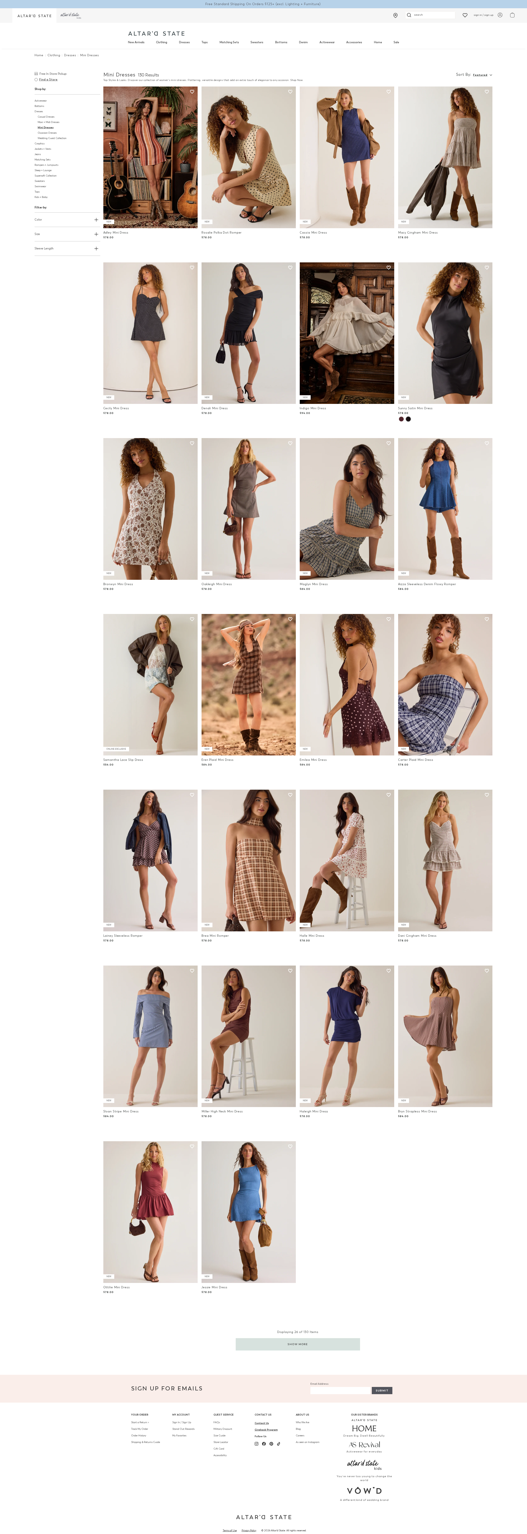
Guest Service (223, 1414)
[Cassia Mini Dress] (347, 157)
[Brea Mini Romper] (249, 860)
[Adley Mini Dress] (150, 157)
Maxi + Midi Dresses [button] (48, 122)
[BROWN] (401, 419)
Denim (303, 42)
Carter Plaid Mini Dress (415, 760)
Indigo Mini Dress (313, 408)
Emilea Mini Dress (313, 760)
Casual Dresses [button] (46, 116)
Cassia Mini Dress (313, 232)
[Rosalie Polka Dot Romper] (249, 157)
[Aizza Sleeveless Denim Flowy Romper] (445, 509)
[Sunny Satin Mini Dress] (445, 333)
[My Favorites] (465, 15)
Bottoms (281, 42)
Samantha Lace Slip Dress (123, 760)
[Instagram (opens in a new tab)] (256, 1443)
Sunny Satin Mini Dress (415, 408)
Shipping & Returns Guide (145, 1442)
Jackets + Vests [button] (43, 148)
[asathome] (364, 1425)
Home (378, 42)
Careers (300, 1435)
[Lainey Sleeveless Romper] (150, 860)
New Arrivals (136, 42)
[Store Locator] (395, 15)
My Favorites (179, 1435)
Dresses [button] (39, 111)
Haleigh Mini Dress (314, 1111)
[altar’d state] (34, 16)
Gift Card (218, 1448)
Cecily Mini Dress (116, 408)
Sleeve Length (44, 248)
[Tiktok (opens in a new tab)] (278, 1443)
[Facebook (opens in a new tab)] (263, 1443)
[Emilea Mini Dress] (347, 685)
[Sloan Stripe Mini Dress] (150, 1036)
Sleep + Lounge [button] (43, 170)
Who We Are (302, 1422)
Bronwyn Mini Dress (118, 584)
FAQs (216, 1422)
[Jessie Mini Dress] (249, 1212)
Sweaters (257, 42)
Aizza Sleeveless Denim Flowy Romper (427, 584)
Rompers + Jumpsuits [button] (46, 165)
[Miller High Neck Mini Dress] (249, 1036)
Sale (396, 42)
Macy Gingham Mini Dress (418, 232)
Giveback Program (266, 1429)
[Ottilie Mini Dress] (150, 1212)
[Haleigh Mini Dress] (347, 1036)
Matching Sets (229, 42)
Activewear (327, 42)
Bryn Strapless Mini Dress (417, 1111)
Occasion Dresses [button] (47, 132)
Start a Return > (140, 1422)
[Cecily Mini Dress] (150, 333)
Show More (298, 1344)
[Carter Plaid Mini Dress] (445, 685)
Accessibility (220, 1455)
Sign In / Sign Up (181, 1422)
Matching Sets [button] (42, 159)
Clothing (161, 42)
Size (37, 234)
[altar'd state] (156, 33)
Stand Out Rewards (183, 1429)
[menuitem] (136, 42)
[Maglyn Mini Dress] (347, 509)
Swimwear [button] (40, 186)
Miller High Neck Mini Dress (222, 1111)
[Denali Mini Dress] (249, 333)
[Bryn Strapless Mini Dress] (445, 1036)
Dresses (184, 42)
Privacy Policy (249, 1530)
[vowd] (364, 1490)
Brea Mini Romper (215, 936)
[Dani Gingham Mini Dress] (445, 860)
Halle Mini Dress (312, 936)
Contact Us (263, 1414)
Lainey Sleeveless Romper (123, 936)
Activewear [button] (41, 100)
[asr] (364, 1444)
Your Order (139, 1414)
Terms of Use (230, 1530)
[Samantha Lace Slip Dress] (150, 685)
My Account (181, 1414)
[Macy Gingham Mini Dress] (445, 157)
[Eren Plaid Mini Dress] (249, 685)
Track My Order (139, 1429)
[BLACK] (408, 419)
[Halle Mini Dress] (347, 860)
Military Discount (222, 1429)
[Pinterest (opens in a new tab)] (271, 1443)
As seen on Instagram (307, 1442)
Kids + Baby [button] (41, 197)
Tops (204, 42)
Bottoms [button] (39, 106)
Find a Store (48, 79)
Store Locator (220, 1442)
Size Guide (219, 1435)
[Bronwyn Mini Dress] (150, 509)
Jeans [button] (38, 154)
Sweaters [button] (40, 181)
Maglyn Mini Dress (314, 584)
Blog (298, 1429)
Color (38, 219)
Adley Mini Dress (115, 232)
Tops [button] (37, 191)
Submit (382, 1390)
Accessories (354, 42)
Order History (138, 1435)
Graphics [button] (39, 143)
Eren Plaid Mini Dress (218, 760)
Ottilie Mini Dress (116, 1287)
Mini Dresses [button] (46, 127)
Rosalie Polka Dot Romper (222, 232)
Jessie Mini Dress (214, 1287)
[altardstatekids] (71, 15)
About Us (302, 1414)
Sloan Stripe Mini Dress (121, 1111)
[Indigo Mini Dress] (347, 333)
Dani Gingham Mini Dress (417, 936)
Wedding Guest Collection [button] (52, 138)
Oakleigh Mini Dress (217, 584)
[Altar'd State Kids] (364, 1464)
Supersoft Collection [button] (46, 175)
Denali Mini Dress (215, 408)
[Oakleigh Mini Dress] (249, 509)
